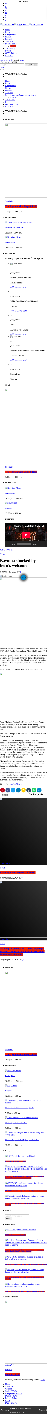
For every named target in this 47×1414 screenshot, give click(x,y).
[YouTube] (6, 3)
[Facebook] (5, 17)
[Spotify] (5, 10)
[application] (26, 535)
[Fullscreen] (43, 544)
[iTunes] (6, 12)
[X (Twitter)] (5, 5)
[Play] (8, 544)
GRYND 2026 (12, 1374)
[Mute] (39, 544)
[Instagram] (5, 15)
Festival (8, 1369)
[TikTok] (6, 8)
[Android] (5, 20)
